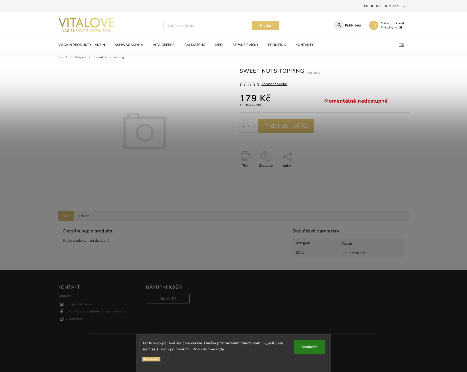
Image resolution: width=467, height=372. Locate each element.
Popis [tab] (66, 216)
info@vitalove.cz (79, 304)
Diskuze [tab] (83, 216)
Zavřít (393, 174)
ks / (168, 298)
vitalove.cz (74, 319)
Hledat (265, 25)
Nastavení (151, 359)
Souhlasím (309, 347)
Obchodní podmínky (380, 6)
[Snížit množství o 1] (243, 126)
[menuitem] (84, 45)
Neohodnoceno (274, 84)
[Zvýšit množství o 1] (254, 126)
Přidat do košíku (286, 125)
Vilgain (346, 243)
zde (221, 349)
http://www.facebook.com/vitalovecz (95, 311)
